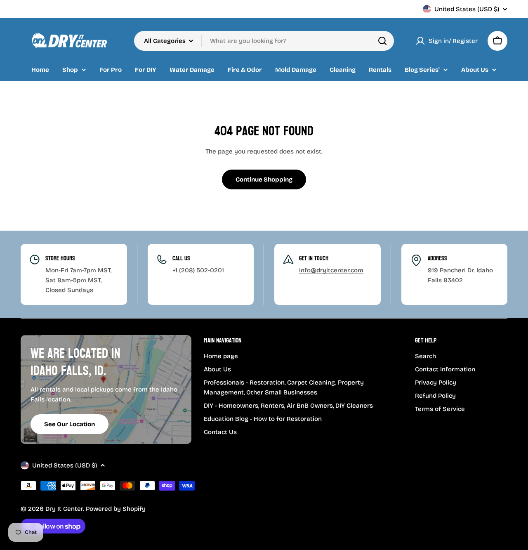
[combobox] (264, 41)
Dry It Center (64, 508)
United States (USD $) (466, 9)
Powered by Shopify (116, 508)
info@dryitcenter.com (331, 270)
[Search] (382, 41)
